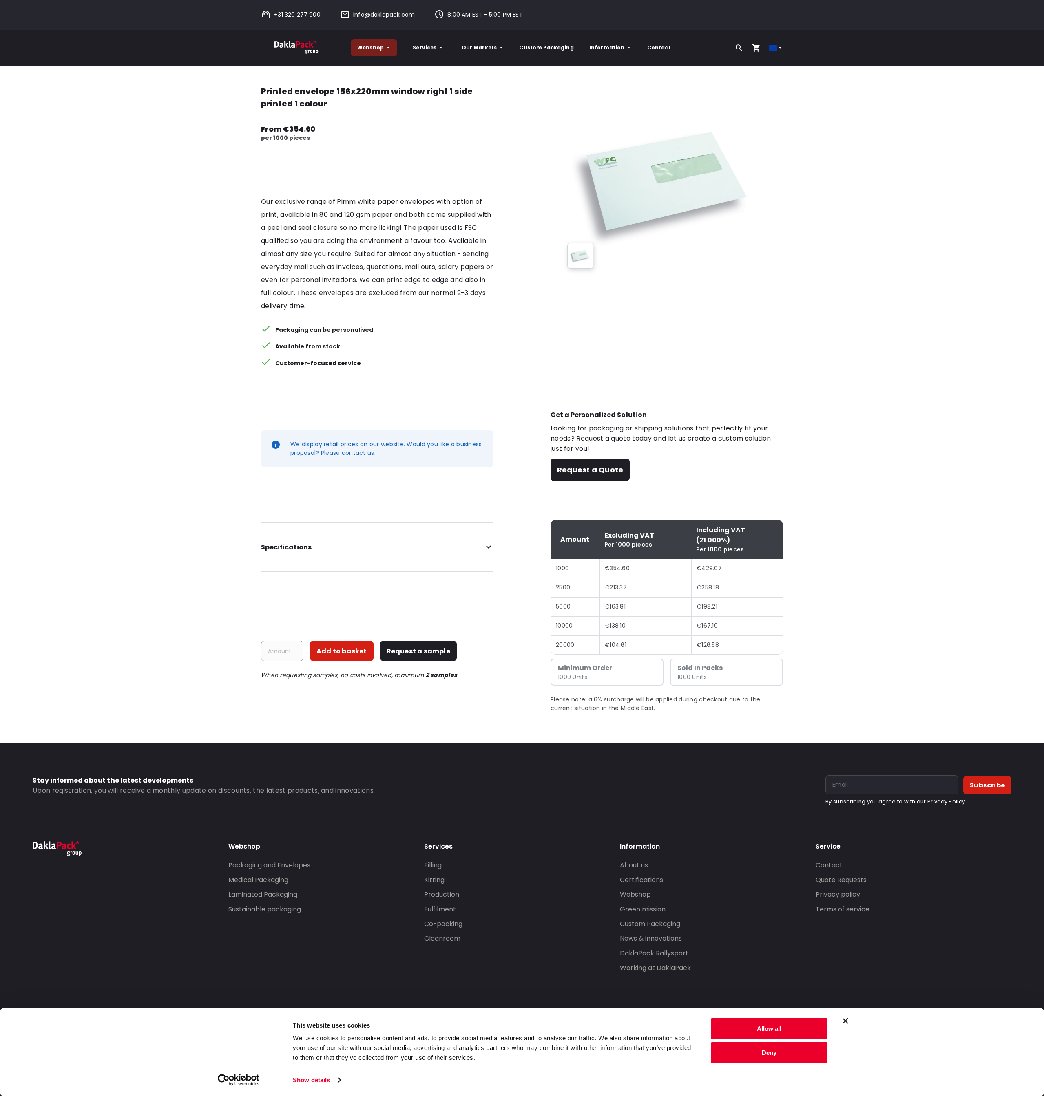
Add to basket (341, 651)
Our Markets (479, 47)
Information (607, 47)
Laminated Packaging (262, 894)
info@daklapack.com (384, 15)
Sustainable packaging (264, 909)
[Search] (738, 47)
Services (424, 47)
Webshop (370, 47)
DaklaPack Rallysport (654, 953)
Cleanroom (442, 938)
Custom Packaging (546, 47)
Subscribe (987, 785)
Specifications (286, 547)
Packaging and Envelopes (269, 865)
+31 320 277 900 (297, 15)
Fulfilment (440, 909)
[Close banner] (845, 1021)
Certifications (641, 879)
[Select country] (776, 48)
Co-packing (443, 923)
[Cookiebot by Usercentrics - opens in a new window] (238, 1080)
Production (441, 894)
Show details (311, 1079)
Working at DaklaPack (655, 968)
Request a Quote (590, 470)
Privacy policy (838, 894)
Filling (433, 865)
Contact (659, 47)
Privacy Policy (946, 801)
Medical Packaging (258, 879)
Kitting (434, 879)
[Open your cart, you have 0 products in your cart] (756, 47)
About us (634, 865)
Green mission (643, 909)
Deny (769, 1052)
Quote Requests (841, 879)
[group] (580, 256)
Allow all (769, 1028)
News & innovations (651, 938)
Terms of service (842, 909)
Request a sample (418, 651)
